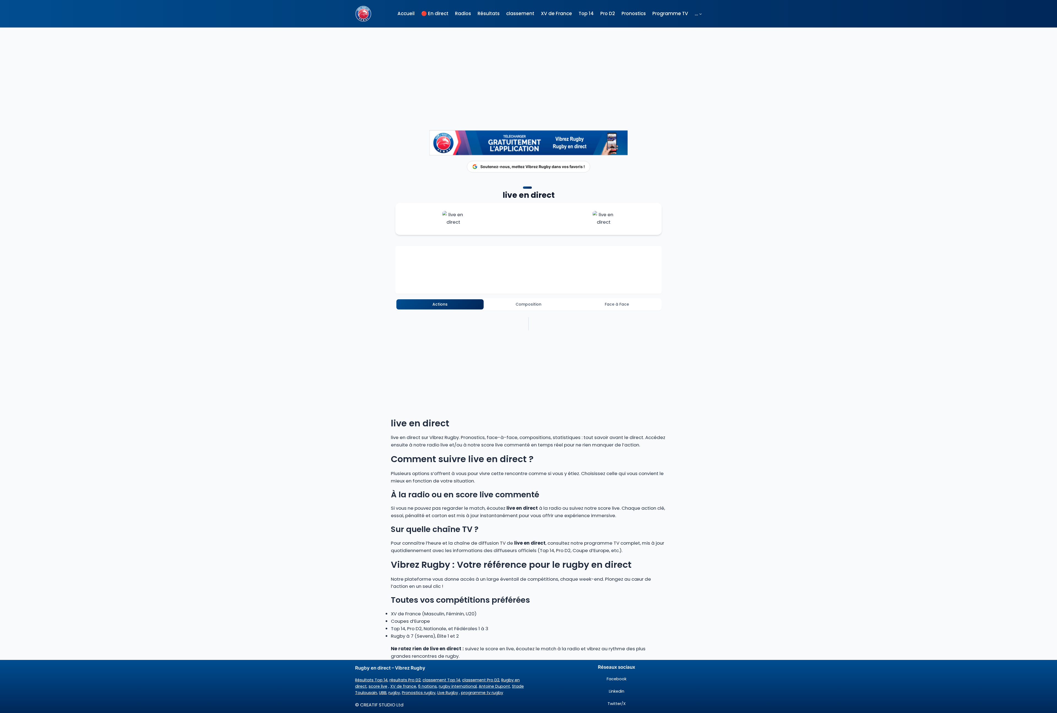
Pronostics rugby (418, 692)
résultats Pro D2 (405, 680)
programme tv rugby (482, 692)
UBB (382, 692)
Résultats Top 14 (371, 680)
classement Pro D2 (480, 680)
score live (378, 686)
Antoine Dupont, (495, 686)
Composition (528, 304)
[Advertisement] (528, 68)
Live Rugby (447, 692)
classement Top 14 (441, 680)
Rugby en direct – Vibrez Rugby (390, 668)
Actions (440, 304)
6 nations (427, 686)
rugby (394, 692)
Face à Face (617, 304)
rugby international (458, 686)
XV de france (403, 686)
